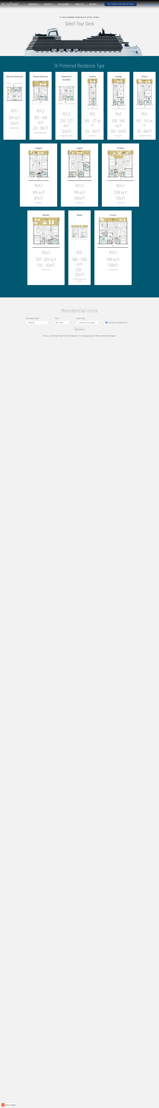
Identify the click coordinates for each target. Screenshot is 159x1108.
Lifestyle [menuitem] (48, 4)
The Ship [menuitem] (92, 4)
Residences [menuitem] (33, 4)
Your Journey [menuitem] (63, 4)
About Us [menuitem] (79, 4)
